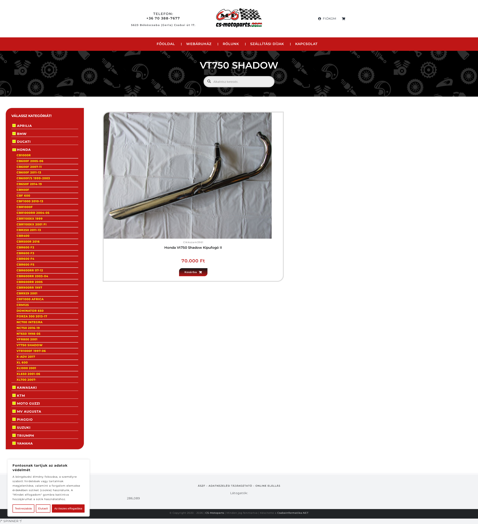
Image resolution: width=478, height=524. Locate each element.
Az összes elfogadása (68, 508)
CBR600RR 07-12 (30, 270)
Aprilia (24, 126)
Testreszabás (23, 508)
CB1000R (24, 155)
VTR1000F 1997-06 (31, 351)
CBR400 (23, 236)
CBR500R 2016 (28, 241)
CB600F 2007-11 (29, 167)
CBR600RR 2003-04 (32, 276)
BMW (22, 134)
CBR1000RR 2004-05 (33, 213)
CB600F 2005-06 (30, 161)
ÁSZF (201, 485)
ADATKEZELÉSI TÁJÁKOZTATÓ (230, 485)
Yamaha (25, 443)
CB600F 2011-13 (29, 172)
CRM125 (23, 305)
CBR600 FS (26, 264)
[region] (48, 488)
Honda (24, 150)
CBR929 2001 (27, 293)
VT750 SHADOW (30, 345)
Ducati (24, 142)
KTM (21, 395)
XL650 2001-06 (28, 374)
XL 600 (22, 362)
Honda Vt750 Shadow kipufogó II (193, 248)
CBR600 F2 (25, 247)
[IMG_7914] (188, 114)
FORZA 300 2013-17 (32, 316)
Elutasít (43, 508)
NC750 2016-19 (28, 328)
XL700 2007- (26, 379)
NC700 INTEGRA (30, 322)
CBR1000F (25, 207)
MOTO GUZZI (28, 403)
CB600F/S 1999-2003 (33, 178)
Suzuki (24, 427)
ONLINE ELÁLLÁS (267, 485)
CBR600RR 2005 (30, 282)
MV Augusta (29, 411)
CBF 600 (23, 195)
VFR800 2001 (27, 339)
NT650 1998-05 (29, 333)
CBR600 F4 (25, 259)
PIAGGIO (25, 419)
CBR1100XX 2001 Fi (32, 224)
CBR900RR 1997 (29, 287)
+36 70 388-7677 (163, 18)
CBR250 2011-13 (29, 230)
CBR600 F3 (25, 253)
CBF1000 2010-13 (30, 201)
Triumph (25, 435)
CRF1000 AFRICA (30, 299)
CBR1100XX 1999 (30, 218)
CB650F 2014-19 (29, 184)
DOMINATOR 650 (30, 310)
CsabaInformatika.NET (292, 512)
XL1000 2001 (26, 368)
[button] (193, 272)
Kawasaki (27, 387)
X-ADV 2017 (26, 356)
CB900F (23, 190)
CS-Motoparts (214, 512)
